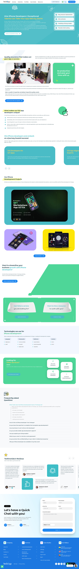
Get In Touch (72, 1)
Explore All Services (22, 316)
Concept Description (47, 511)
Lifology (42, 549)
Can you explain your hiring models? (18, 433)
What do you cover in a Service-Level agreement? (22, 436)
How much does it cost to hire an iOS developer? (22, 428)
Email (59, 506)
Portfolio (26, 2)
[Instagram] (61, 564)
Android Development (27, 547)
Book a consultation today (12, 33)
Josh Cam (42, 547)
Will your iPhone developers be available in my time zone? (24, 441)
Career (5, 554)
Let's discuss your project (13, 374)
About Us (5, 547)
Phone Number (61, 500)
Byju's (41, 557)
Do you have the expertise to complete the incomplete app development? (28, 425)
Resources (40, 2)
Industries (20, 2)
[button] (65, 1)
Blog (4, 549)
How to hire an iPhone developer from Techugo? (22, 422)
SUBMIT (57, 530)
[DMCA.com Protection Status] (71, 564)
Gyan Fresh (43, 554)
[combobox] (60, 503)
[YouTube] (64, 564)
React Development (26, 558)
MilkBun (42, 552)
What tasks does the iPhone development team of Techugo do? (25, 404)
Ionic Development (26, 549)
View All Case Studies (45, 560)
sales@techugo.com (11, 525)
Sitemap (15, 563)
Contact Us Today (57, 316)
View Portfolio (38, 255)
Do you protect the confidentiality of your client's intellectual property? (28, 439)
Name (44, 500)
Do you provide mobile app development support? (22, 430)
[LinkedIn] (59, 564)
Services (14, 2)
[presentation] (6, 167)
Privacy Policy (22, 563)
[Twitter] (56, 564)
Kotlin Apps (24, 556)
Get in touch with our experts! (13, 100)
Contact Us (5, 552)
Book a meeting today (9, 281)
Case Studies (33, 2)
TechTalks (5, 557)
